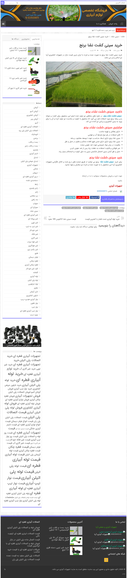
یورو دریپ (34, 314)
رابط (36, 184)
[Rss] (17, 2)
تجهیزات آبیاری (32, 165)
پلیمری (35, 149)
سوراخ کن (34, 207)
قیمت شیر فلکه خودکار (20, 439)
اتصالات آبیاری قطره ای (29, 126)
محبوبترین (26, 39)
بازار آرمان (123, 574)
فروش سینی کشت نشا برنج (71, 208)
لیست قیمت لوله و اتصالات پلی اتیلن (26, 497)
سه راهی (34, 199)
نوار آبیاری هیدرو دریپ (29, 299)
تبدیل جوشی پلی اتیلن (29, 161)
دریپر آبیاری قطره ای (30, 176)
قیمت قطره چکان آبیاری (29, 450)
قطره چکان (34, 261)
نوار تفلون (34, 303)
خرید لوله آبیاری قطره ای (24, 377)
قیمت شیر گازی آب (21, 443)
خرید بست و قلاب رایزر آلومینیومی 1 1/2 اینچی (18, 49)
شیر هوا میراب (32, 241)
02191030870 (102, 191)
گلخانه (35, 272)
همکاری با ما (101, 23)
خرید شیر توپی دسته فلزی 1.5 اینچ (16, 69)
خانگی (35, 169)
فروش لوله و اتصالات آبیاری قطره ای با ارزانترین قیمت (23, 544)
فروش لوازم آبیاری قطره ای (17, 399)
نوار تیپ (35, 307)
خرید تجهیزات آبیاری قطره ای (26, 362)
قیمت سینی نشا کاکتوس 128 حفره (62, 218)
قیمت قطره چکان (18, 447)
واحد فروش (113, 23)
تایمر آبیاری (34, 153)
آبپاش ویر (34, 119)
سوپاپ (35, 203)
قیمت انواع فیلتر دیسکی (22, 421)
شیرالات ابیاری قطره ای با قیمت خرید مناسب (23, 550)
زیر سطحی (34, 195)
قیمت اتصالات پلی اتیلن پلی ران (26, 559)
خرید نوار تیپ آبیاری (23, 388)
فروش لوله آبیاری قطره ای (28, 403)
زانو (36, 192)
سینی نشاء (115, 36)
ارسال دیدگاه (105, 50)
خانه (122, 23)
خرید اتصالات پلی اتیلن (23, 358)
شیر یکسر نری (33, 249)
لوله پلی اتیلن (33, 280)
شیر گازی (34, 238)
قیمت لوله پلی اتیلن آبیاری (25, 475)
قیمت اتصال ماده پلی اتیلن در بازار (25, 539)
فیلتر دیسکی (33, 257)
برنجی (35, 138)
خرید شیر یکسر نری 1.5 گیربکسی (103, 30)
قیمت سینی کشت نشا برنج (114, 211)
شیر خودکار (34, 230)
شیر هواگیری (33, 245)
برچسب (37, 44)
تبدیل (36, 157)
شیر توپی (34, 222)
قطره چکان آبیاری (31, 265)
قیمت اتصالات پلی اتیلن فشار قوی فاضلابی (23, 345)
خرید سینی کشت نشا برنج (109, 208)
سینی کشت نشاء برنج (113, 115)
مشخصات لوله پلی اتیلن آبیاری (22, 499)
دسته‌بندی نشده (32, 180)
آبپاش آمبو (34, 111)
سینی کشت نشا (107, 161)
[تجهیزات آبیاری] (63, 12)
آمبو (36, 123)
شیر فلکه (35, 234)
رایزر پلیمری (33, 188)
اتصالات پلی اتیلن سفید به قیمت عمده (23, 555)
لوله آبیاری (34, 276)
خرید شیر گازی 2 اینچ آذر (17, 88)
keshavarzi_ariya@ (116, 548)
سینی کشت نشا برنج (90, 208)
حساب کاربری (120, 3)
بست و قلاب (33, 142)
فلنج (36, 253)
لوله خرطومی (33, 284)
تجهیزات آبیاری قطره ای (26, 356)
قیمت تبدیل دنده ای (22, 429)
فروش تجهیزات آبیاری (27, 396)
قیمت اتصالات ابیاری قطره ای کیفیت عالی (24, 534)
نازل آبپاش (34, 291)
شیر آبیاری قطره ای (31, 215)
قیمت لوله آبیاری (15, 454)
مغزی (36, 288)
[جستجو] (2, 3)
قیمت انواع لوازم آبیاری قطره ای (22, 423)
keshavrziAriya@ (117, 542)
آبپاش (36, 107)
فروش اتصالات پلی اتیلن (19, 392)
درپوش (35, 172)
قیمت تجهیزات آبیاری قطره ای (24, 430)
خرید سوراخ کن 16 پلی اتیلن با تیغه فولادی (16, 59)
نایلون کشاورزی (32, 295)
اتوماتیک (34, 134)
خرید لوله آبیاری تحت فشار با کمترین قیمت (102, 218)
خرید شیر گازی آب (27, 369)
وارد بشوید (74, 226)
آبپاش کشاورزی (32, 115)
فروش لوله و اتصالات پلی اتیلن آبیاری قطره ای (23, 528)
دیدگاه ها (15, 39)
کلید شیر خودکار (32, 268)
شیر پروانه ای (33, 218)
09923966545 (116, 534)
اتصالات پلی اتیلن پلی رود (28, 130)
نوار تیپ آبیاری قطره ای (29, 311)
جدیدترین (36, 39)
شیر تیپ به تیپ (32, 226)
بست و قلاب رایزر (31, 146)
